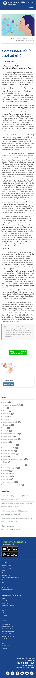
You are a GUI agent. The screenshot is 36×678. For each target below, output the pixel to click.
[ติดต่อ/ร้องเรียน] (27, 673)
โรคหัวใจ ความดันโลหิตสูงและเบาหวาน (15, 465)
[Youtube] (22, 673)
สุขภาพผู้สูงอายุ (8, 476)
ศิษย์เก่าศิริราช (5, 603)
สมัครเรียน (4, 610)
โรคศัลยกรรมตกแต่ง (9, 450)
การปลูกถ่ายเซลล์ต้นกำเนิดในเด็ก (12, 405)
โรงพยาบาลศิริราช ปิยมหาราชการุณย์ (10, 577)
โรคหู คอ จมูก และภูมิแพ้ (11, 468)
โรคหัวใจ (6, 462)
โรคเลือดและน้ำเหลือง (10, 448)
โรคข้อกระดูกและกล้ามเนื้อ (11, 422)
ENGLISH (31, 7)
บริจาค (3, 580)
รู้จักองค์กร (4, 598)
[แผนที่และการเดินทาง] (32, 673)
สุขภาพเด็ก (7, 470)
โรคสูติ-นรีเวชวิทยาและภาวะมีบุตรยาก (15, 459)
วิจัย (2, 572)
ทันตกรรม (7, 411)
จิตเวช (6, 408)
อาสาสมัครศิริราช (6, 584)
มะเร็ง (6, 419)
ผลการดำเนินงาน (6, 600)
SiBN (3, 643)
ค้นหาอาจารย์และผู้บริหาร (8, 605)
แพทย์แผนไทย (8, 413)
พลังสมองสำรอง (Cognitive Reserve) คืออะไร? (15, 496)
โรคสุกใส (6, 456)
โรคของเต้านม (8, 425)
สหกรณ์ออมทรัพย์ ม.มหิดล (8, 631)
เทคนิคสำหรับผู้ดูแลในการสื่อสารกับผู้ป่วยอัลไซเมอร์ (17, 518)
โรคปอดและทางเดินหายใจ (11, 439)
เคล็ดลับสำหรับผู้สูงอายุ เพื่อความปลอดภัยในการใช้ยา (17, 503)
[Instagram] (17, 673)
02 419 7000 (27, 663)
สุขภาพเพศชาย (8, 479)
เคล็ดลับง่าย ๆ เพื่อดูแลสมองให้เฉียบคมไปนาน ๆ (16, 511)
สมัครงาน (4, 608)
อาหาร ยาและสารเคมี (10, 482)
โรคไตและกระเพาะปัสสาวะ (11, 433)
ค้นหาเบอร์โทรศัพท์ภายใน (8, 636)
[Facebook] (12, 673)
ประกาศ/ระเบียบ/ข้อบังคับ (7, 626)
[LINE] (8, 673)
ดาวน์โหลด (9, 384)
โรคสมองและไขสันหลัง (10, 453)
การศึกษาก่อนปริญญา (7, 565)
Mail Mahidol (4, 638)
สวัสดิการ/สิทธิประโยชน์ (7, 629)
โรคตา (6, 428)
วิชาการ (3, 570)
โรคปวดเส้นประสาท (9, 436)
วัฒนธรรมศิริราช (6, 624)
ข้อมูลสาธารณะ (5, 587)
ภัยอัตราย (6, 416)
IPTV (3, 641)
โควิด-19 (6, 402)
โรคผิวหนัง (7, 442)
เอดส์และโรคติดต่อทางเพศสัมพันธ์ (13, 485)
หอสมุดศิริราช (5, 615)
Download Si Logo (6, 645)
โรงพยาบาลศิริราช (6, 575)
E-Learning (4, 648)
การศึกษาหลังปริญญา (7, 568)
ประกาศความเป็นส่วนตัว (7, 589)
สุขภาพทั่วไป (8, 473)
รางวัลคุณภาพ (5, 612)
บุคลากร (3, 582)
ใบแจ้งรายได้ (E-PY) (6, 633)
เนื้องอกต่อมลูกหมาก (8, 526)
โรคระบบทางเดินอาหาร (10, 445)
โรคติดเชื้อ (7, 431)
